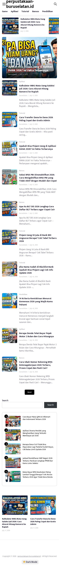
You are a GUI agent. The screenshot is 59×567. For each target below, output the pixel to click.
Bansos (35, 11)
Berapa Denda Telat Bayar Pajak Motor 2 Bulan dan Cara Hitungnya (36, 334)
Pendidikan (47, 11)
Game (5, 11)
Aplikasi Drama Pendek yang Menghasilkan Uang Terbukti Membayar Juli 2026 (34, 433)
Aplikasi (14, 11)
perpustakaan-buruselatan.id (29, 556)
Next (29, 392)
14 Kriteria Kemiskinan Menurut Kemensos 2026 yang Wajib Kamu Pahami (36, 301)
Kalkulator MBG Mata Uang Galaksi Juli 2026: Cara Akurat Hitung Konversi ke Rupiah (33, 23)
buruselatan (8, 74)
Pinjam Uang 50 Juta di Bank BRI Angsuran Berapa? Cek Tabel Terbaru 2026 (38, 238)
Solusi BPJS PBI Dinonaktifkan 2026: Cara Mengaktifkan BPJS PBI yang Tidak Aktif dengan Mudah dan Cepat (38, 178)
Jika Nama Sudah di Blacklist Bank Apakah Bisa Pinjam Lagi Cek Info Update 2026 (36, 270)
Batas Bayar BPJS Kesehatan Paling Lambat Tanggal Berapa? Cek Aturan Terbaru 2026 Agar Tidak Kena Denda (38, 474)
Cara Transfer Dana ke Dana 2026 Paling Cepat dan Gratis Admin (36, 118)
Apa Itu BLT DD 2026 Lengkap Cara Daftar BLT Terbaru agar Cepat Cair (37, 208)
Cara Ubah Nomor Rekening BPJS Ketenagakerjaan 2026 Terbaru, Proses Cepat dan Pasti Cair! (35, 365)
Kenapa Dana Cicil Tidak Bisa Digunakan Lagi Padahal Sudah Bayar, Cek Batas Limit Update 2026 (38, 447)
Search (5, 400)
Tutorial (25, 11)
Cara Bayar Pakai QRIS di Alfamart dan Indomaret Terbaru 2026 (36, 418)
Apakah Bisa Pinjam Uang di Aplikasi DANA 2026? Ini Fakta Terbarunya (26, 68)
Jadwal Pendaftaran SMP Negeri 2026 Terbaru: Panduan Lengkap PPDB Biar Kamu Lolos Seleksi (38, 461)
